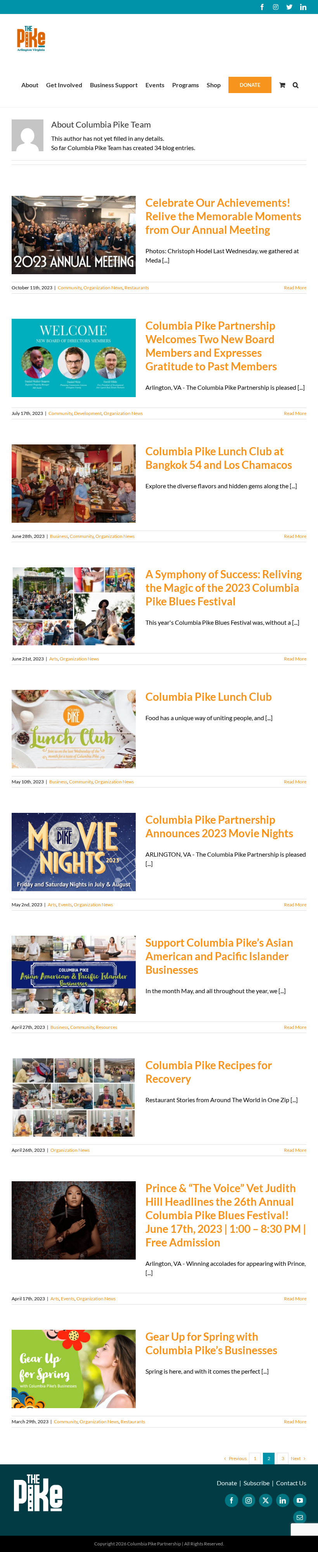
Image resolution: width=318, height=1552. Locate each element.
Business (59, 536)
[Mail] (299, 1517)
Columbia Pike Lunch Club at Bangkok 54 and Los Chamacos (218, 457)
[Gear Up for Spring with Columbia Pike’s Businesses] (74, 1369)
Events (65, 904)
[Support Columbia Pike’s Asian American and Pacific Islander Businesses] (74, 975)
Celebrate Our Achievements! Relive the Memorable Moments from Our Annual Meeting (223, 216)
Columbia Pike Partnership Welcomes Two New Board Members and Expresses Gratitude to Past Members (211, 346)
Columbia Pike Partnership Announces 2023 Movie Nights (220, 826)
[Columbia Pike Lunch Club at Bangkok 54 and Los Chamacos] (74, 483)
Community (69, 287)
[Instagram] (248, 1500)
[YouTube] (299, 1500)
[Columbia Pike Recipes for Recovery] (74, 1097)
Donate (227, 1482)
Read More (295, 287)
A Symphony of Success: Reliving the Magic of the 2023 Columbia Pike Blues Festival (223, 587)
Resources (106, 1027)
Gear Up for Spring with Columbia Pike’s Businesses (211, 1343)
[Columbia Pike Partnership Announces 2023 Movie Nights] (74, 852)
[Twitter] (265, 1500)
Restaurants (136, 287)
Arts (53, 659)
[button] (296, 84)
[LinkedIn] (282, 1500)
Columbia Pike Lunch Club (208, 696)
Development (88, 413)
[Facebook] (231, 1500)
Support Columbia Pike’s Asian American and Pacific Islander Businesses (219, 956)
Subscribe (257, 1482)
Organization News (103, 287)
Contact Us (291, 1482)
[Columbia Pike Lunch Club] (74, 729)
